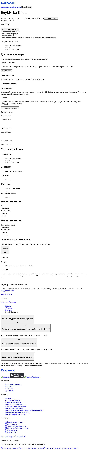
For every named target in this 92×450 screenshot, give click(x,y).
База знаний (10, 398)
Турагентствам (11, 424)
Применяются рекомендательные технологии (61, 448)
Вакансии (9, 389)
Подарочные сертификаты (15, 414)
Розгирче (8, 310)
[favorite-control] (3, 29)
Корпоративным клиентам (15, 426)
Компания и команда (13, 384)
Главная (8, 306)
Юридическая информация (15, 406)
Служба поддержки (12, 400)
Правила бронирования (14, 408)
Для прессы (9, 391)
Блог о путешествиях (13, 402)
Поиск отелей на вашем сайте (16, 428)
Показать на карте (51, 18)
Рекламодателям (11, 430)
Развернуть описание (11, 108)
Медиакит (5, 302)
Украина (8, 308)
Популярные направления (15, 404)
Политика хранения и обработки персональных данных (22, 448)
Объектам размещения (14, 422)
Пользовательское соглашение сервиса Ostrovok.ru (24, 410)
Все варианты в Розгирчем (11, 7)
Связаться (12, 302)
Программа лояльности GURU (17, 412)
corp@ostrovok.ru (7, 291)
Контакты (9, 387)
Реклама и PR (10, 432)
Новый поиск (26, 7)
